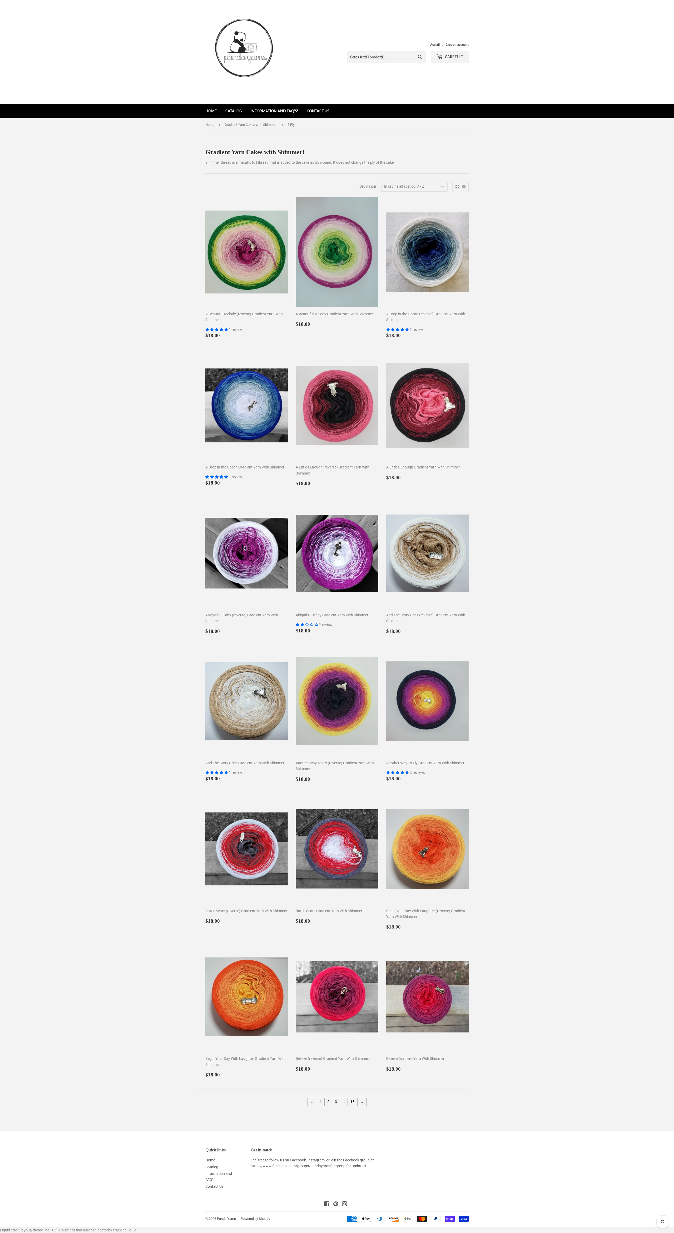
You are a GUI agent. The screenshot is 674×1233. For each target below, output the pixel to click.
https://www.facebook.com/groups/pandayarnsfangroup (298, 1166)
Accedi (435, 45)
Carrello (453, 56)
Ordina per (367, 186)
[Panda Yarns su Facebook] (327, 1204)
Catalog (233, 111)
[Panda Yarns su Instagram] (344, 1204)
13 (352, 1102)
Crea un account (457, 45)
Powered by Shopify (255, 1219)
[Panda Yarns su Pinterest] (336, 1204)
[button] (217, 329)
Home (211, 111)
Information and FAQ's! (274, 111)
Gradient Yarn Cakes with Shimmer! (251, 125)
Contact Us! (318, 111)
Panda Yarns (226, 1219)
